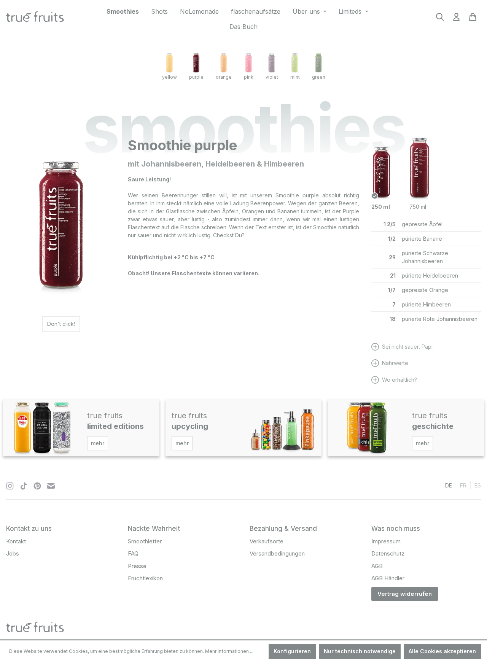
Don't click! (61, 324)
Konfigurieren (292, 651)
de (448, 485)
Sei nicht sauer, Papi (407, 346)
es (477, 485)
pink (248, 77)
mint (295, 77)
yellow (169, 77)
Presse (137, 566)
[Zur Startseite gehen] (35, 17)
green (318, 77)
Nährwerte (395, 363)
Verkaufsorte (266, 541)
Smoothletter (145, 541)
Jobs (12, 553)
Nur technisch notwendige (360, 651)
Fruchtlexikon (145, 578)
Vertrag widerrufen (404, 593)
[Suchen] (440, 19)
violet (272, 77)
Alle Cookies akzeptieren (442, 651)
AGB (377, 566)
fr (463, 485)
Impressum (386, 541)
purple (196, 77)
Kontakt (16, 541)
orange (224, 77)
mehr (97, 443)
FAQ (133, 553)
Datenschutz (387, 553)
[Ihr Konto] (456, 19)
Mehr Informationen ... (229, 651)
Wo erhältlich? (399, 379)
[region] (61, 219)
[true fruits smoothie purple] (61, 219)
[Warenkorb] (473, 19)
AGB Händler (387, 578)
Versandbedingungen (277, 553)
